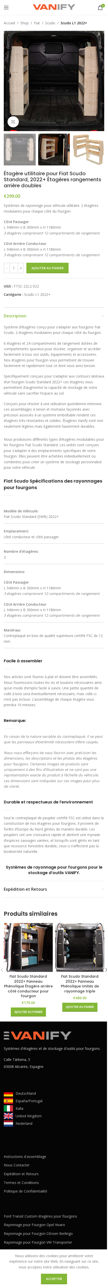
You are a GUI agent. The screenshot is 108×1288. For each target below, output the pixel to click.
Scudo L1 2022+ (74, 23)
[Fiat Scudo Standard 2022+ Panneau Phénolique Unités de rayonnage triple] (79, 947)
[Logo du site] (54, 7)
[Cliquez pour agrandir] (13, 122)
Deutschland (26, 1093)
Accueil (9, 23)
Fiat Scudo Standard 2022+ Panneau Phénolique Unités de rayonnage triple (80, 984)
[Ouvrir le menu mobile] (6, 8)
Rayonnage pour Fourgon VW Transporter (38, 1242)
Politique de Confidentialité (25, 1191)
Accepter (54, 1278)
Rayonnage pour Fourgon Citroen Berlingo (38, 1233)
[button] (9, 81)
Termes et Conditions (21, 1182)
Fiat (37, 23)
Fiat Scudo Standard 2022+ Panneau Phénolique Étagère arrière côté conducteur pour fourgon (28, 986)
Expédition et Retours (21, 1173)
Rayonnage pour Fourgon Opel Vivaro (34, 1224)
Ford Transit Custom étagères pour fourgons (40, 1216)
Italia (19, 1108)
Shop (24, 23)
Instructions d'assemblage (25, 1156)
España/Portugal (29, 1100)
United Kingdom (29, 1116)
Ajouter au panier (47, 268)
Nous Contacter (17, 1165)
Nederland (24, 1123)
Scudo (50, 23)
